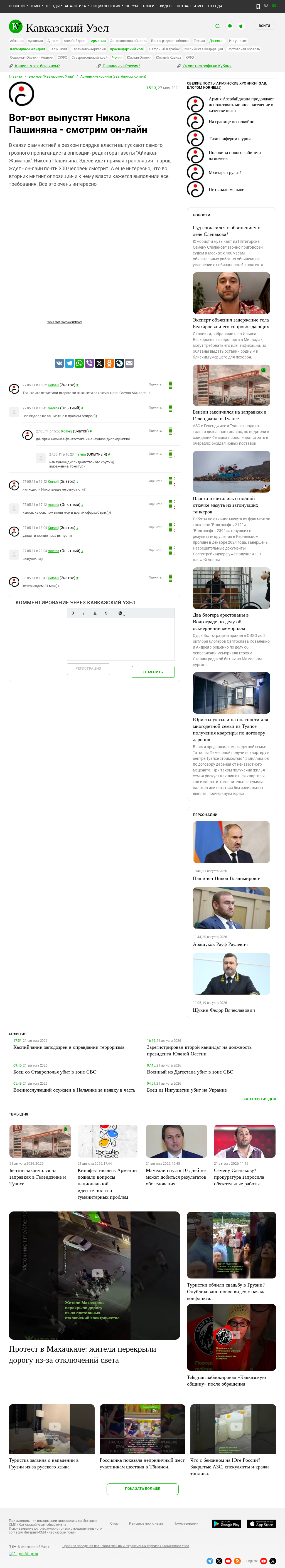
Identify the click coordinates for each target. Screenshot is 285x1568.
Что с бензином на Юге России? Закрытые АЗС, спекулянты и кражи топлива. (229, 1466)
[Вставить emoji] (120, 613)
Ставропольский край (89, 57)
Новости (17, 6)
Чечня (117, 57)
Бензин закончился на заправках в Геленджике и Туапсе (230, 415)
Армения (98, 41)
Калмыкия (58, 49)
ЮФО (190, 57)
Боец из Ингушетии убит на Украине (187, 1089)
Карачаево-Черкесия (89, 49)
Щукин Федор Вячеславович (224, 1009)
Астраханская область (128, 41)
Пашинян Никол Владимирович (227, 878)
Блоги (148, 6)
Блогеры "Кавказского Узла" (51, 76)
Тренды (52, 6)
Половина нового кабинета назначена (235, 155)
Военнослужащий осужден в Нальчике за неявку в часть (74, 1089)
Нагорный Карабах (164, 49)
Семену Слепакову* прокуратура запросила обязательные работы (239, 1177)
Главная (15, 76)
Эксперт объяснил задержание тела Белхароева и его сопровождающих (231, 323)
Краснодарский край (127, 49)
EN (274, 6)
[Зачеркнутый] (106, 613)
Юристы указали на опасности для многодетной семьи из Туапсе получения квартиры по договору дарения (230, 729)
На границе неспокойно (231, 121)
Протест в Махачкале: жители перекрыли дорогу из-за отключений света (82, 1354)
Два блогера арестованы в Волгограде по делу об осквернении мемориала (221, 621)
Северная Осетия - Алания (31, 57)
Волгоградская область (170, 41)
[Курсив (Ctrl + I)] (83, 613)
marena (53, 408)
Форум (132, 6)
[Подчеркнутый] (94, 613)
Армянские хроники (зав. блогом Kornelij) (113, 76)
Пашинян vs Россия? (121, 66)
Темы (35, 6)
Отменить (153, 672)
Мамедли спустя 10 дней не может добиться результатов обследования (176, 1177)
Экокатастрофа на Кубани (207, 66)
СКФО (62, 57)
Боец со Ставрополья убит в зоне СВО (55, 1071)
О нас (114, 1523)
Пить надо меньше (226, 189)
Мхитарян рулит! (225, 172)
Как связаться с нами (146, 1523)
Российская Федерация (203, 49)
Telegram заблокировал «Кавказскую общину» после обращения (226, 1380)
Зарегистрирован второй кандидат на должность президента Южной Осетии (199, 1050)
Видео (165, 6)
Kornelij (53, 385)
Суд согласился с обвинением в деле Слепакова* (227, 230)
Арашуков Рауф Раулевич (220, 944)
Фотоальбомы (190, 6)
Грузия (199, 41)
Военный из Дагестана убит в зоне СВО (190, 1071)
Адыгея (53, 41)
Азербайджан (75, 41)
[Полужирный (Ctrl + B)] (72, 613)
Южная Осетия (139, 57)
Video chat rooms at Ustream (64, 321)
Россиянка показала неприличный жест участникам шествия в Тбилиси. (142, 1463)
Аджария (35, 41)
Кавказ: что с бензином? (37, 66)
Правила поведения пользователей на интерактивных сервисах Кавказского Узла (125, 1546)
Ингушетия (238, 41)
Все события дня (259, 1099)
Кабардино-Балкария (27, 49)
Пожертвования (185, 1523)
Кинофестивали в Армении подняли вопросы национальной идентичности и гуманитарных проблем (107, 1183)
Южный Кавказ (168, 57)
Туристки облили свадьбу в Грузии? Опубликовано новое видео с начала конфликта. (226, 1291)
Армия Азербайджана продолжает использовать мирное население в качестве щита (241, 104)
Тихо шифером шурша (230, 138)
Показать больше (142, 1489)
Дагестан (217, 41)
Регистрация (88, 668)
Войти (264, 26)
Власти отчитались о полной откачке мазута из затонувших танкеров (225, 505)
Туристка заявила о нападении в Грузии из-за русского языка (44, 1463)
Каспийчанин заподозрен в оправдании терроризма (68, 1046)
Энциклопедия (105, 6)
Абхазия (16, 41)
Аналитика (75, 6)
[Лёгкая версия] (258, 6)
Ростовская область (243, 49)
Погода (215, 6)
